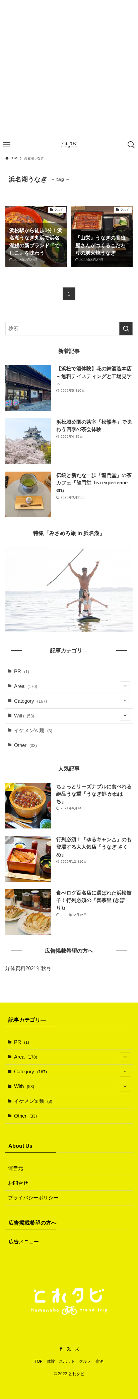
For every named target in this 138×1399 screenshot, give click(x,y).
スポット (67, 1361)
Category (30, 701)
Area (25, 686)
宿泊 (99, 1361)
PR (21, 671)
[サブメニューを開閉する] (125, 686)
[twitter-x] (69, 1349)
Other (25, 745)
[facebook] (61, 1349)
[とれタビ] (69, 145)
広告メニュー (24, 1241)
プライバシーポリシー (33, 1197)
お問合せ (18, 1183)
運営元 (15, 1168)
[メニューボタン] (6, 145)
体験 (51, 1361)
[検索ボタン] (131, 145)
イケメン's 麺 (33, 730)
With (24, 715)
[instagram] (77, 1349)
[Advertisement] (69, 69)
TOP (38, 1361)
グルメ (85, 1361)
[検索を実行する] (126, 328)
